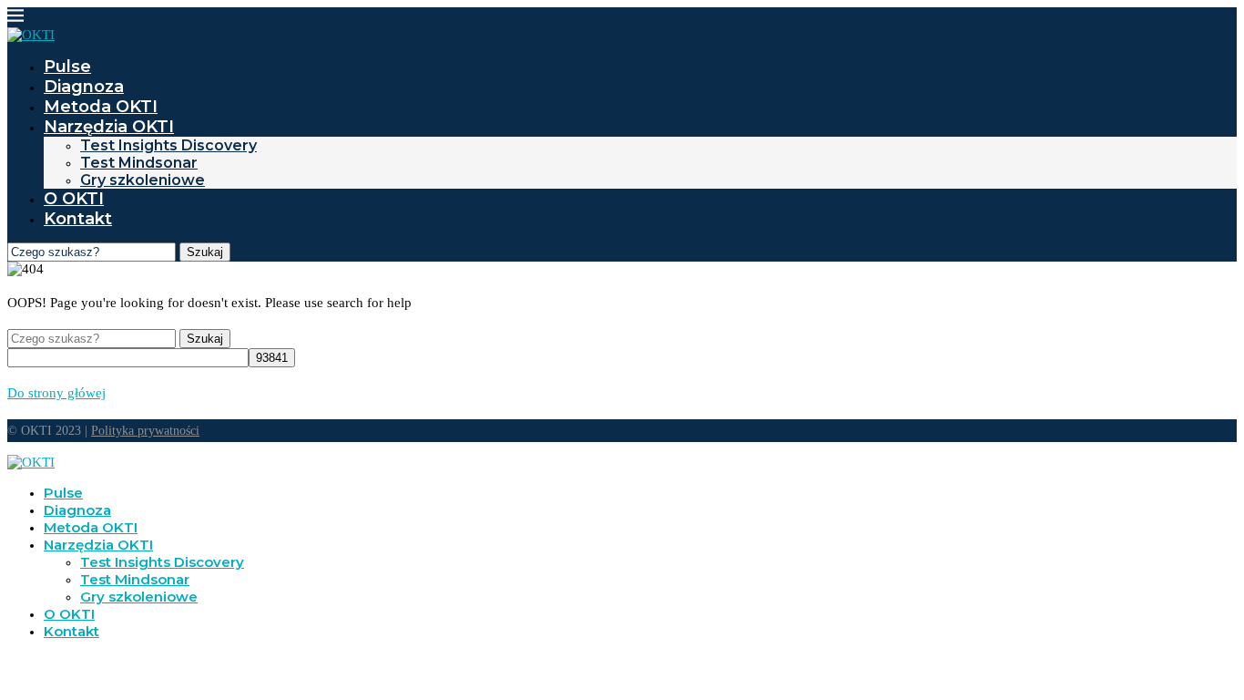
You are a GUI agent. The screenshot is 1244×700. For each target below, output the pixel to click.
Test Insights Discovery (168, 145)
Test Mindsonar (139, 162)
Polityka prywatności (145, 431)
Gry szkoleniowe (142, 180)
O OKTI (74, 199)
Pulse (67, 67)
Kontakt (78, 219)
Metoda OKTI (101, 107)
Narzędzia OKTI (109, 127)
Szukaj (205, 252)
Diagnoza (84, 87)
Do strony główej (56, 393)
